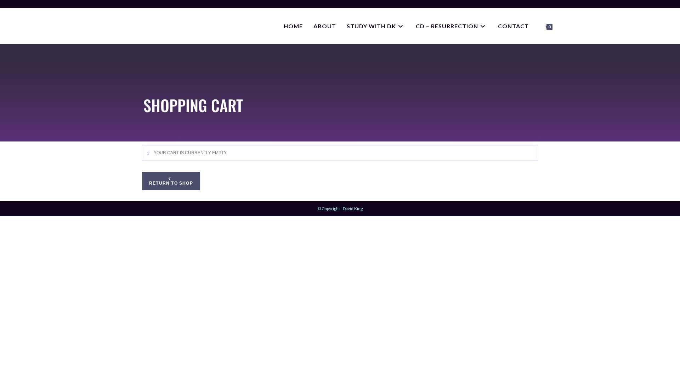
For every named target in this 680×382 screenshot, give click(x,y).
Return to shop (171, 183)
